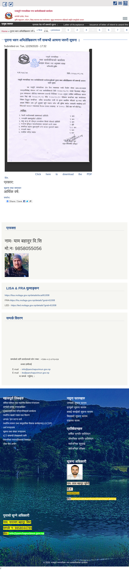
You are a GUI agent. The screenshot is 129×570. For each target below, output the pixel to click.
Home (5, 31)
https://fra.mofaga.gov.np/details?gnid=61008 (32, 300)
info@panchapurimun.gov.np (36, 369)
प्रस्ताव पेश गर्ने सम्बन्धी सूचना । (34, 24)
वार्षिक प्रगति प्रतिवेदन (79, 433)
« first (28, 30)
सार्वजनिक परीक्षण (76, 448)
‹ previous (44, 30)
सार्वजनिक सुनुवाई (76, 443)
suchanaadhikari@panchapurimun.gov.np (93, 499)
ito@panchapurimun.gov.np (35, 372)
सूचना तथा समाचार (12, 188)
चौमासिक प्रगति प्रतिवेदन (80, 438)
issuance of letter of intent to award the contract (102, 24)
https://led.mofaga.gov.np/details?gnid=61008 (33, 305)
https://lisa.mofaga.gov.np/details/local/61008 (27, 295)
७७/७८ (7, 197)
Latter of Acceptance (63, 24)
